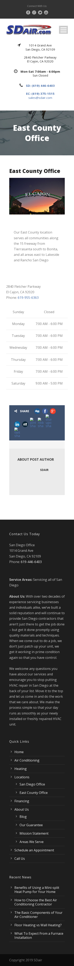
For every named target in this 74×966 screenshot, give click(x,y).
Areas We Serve (32, 842)
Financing (21, 801)
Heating (20, 768)
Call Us (19, 858)
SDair (44, 470)
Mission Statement (34, 833)
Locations (21, 777)
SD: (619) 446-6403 (40, 86)
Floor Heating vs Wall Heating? (38, 925)
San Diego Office (32, 784)
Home (19, 752)
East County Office (34, 792)
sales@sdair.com (40, 98)
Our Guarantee (31, 825)
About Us (21, 809)
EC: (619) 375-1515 (40, 93)
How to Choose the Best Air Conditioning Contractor (35, 902)
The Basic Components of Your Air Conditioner (38, 914)
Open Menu (63, 30)
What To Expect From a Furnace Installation (38, 935)
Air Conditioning (26, 760)
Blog (23, 816)
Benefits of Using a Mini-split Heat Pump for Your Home (36, 889)
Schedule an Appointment (34, 850)
